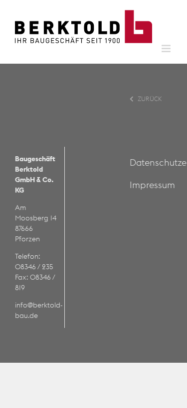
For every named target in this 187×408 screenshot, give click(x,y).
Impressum (152, 185)
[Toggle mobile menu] (167, 48)
